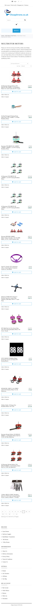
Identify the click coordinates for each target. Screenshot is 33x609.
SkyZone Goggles (6, 534)
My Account (7, 5)
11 (6, 514)
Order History (5, 590)
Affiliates (4, 576)
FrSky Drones (6, 542)
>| (16, 514)
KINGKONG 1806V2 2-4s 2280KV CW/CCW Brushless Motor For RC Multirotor (10, 390)
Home (2, 35)
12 (9, 514)
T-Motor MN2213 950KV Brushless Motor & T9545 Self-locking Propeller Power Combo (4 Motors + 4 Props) (10, 496)
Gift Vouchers (5, 573)
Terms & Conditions (7, 559)
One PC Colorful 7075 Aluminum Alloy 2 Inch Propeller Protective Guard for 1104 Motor (9, 268)
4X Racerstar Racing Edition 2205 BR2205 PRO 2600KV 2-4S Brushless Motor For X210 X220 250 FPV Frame (10, 87)
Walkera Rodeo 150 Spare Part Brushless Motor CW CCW (8, 405)
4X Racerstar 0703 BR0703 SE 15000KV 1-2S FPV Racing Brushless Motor (10, 208)
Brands (4, 570)
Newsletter (5, 598)
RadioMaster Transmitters (8, 536)
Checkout (26, 5)
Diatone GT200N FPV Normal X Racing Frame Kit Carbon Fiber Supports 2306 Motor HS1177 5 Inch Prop (10, 298)
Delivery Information (7, 553)
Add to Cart (17, 91)
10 (2, 514)
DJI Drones (5, 539)
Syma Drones (5, 531)
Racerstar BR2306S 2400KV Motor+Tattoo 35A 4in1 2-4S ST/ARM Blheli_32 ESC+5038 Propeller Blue (10, 238)
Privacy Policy (5, 556)
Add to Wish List (5, 94)
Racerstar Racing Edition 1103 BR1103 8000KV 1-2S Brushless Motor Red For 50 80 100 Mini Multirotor (10, 436)
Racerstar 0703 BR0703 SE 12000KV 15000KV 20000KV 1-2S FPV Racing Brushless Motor (10, 147)
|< (2, 511)
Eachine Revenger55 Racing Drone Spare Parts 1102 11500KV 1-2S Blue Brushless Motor (10, 117)
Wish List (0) (13, 5)
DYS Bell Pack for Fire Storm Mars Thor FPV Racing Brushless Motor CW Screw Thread (10, 330)
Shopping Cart (20, 5)
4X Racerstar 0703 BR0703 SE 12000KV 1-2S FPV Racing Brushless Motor (10, 178)
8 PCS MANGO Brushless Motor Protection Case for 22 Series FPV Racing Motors (9, 360)
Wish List (4, 596)
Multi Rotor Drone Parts (10, 35)
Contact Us (5, 562)
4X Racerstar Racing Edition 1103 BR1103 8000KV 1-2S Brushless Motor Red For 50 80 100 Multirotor (10, 466)
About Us (4, 551)
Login (14, 1)
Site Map (4, 579)
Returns (4, 593)
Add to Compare (5, 96)
